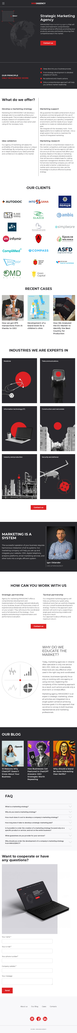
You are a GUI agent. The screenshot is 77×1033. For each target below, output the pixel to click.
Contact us (48, 43)
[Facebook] (38, 1019)
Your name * (6, 937)
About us (23, 1006)
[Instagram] (32, 1019)
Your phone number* (10, 956)
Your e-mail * (6, 947)
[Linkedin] (45, 1019)
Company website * (9, 966)
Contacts (53, 1006)
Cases (44, 1006)
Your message (7, 976)
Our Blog (34, 1006)
